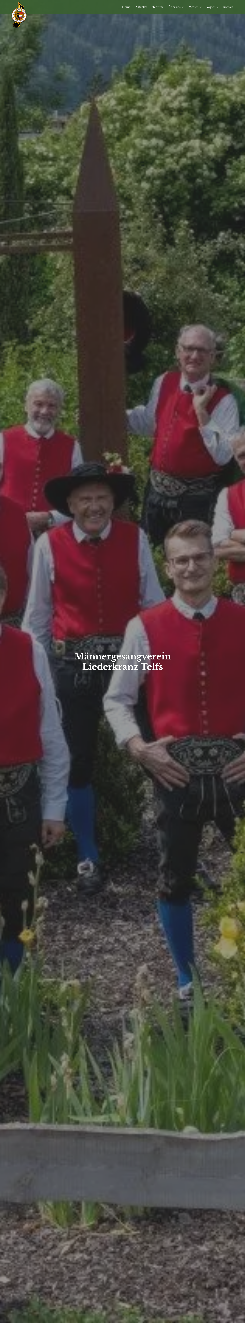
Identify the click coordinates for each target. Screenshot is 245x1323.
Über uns (174, 7)
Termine (157, 7)
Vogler (211, 7)
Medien (193, 7)
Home (126, 7)
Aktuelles (141, 7)
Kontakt (228, 7)
